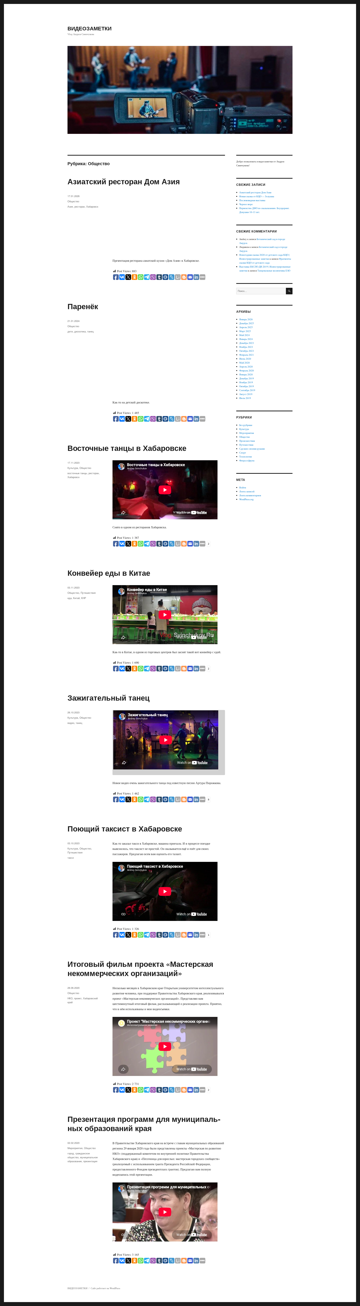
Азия (70, 206)
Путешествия (88, 593)
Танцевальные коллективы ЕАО (273, 270)
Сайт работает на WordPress (105, 1288)
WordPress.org (246, 499)
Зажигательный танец (109, 697)
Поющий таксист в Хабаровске (125, 828)
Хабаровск (92, 206)
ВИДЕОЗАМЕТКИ (90, 28)
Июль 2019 (245, 398)
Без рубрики (245, 425)
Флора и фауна (246, 460)
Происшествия (247, 440)
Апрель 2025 (246, 327)
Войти (242, 487)
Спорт (242, 452)
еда (70, 598)
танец (90, 331)
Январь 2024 (246, 339)
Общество (73, 201)
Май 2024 (244, 335)
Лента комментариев (250, 495)
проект (78, 998)
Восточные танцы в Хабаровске (127, 447)
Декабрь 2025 (246, 323)
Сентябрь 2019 (247, 390)
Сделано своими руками (252, 448)
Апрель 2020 (246, 366)
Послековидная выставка (252, 200)
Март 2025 (245, 331)
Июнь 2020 (245, 358)
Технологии (245, 456)
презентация (90, 1161)
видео (71, 723)
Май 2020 (244, 362)
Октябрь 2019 (246, 386)
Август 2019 (245, 394)
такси (71, 857)
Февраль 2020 (246, 370)
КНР (83, 598)
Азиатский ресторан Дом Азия (124, 181)
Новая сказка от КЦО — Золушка (256, 196)
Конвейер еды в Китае (109, 572)
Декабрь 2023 (246, 343)
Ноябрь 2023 (246, 347)
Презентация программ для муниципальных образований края (144, 1123)
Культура (73, 468)
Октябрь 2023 (246, 350)
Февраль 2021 (246, 354)
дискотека (80, 331)
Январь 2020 (246, 374)
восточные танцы (77, 473)
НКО (70, 998)
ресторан (79, 206)
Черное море (246, 204)
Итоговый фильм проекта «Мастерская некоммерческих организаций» (140, 968)
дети (70, 331)
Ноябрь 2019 (246, 382)
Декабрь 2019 (246, 378)
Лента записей (246, 491)
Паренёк (83, 306)
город (71, 1153)
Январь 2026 (246, 319)
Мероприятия (75, 1148)
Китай (76, 598)
